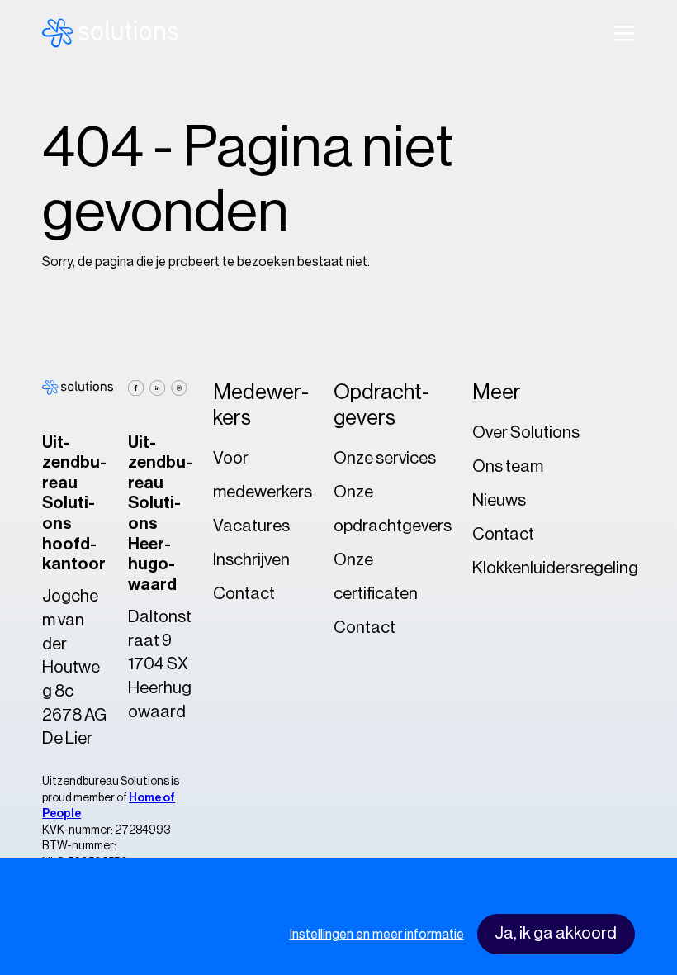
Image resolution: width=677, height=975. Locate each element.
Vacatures (251, 526)
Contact (244, 593)
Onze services (385, 458)
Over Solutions (526, 432)
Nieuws (499, 500)
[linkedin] (157, 388)
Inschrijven (251, 559)
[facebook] (136, 388)
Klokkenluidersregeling (555, 568)
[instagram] (179, 388)
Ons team (507, 466)
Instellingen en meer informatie (377, 934)
